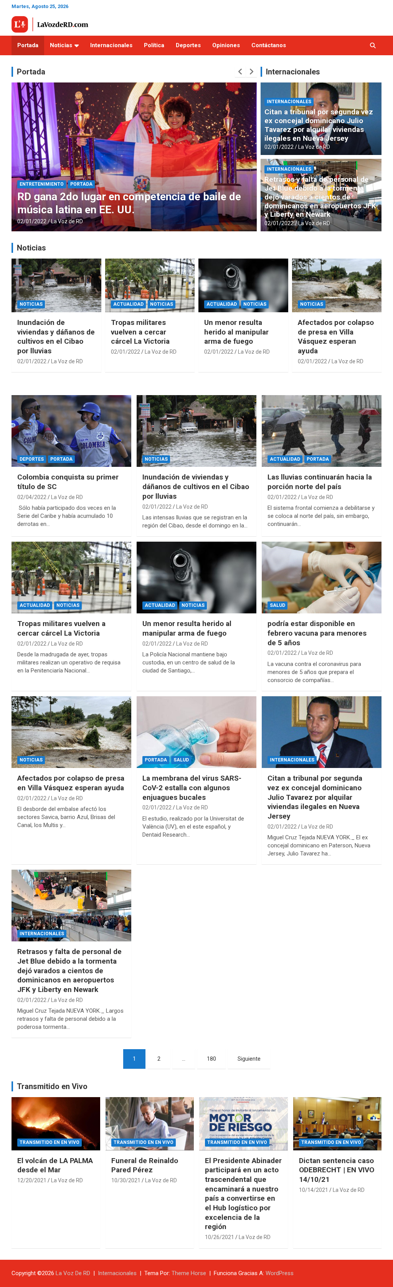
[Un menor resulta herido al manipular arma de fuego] (196, 578)
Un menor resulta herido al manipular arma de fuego (236, 332)
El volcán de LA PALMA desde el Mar (55, 1165)
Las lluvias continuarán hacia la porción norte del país (320, 482)
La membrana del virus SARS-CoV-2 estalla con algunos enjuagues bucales (191, 787)
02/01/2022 (31, 221)
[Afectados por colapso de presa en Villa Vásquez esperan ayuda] (71, 732)
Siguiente (249, 1058)
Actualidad (128, 304)
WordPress (280, 1273)
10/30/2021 (125, 1180)
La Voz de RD (67, 221)
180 (211, 1058)
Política (154, 45)
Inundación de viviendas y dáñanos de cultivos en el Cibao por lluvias (56, 336)
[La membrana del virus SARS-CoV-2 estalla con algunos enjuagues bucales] (196, 732)
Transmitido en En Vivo (49, 1142)
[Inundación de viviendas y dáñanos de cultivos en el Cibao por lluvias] (196, 431)
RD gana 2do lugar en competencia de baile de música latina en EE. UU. (129, 203)
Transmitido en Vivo (52, 1086)
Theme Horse (189, 1273)
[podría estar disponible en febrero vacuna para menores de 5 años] (321, 578)
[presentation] (240, 71)
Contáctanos (268, 45)
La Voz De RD (73, 1273)
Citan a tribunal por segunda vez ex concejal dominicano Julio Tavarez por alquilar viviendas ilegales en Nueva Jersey (318, 124)
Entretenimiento (42, 184)
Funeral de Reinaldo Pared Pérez (144, 1165)
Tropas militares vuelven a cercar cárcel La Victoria (140, 332)
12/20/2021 (31, 1180)
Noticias (61, 45)
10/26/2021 (219, 1237)
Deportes (188, 45)
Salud (277, 605)
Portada (27, 45)
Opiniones (226, 45)
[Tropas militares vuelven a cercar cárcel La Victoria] (71, 578)
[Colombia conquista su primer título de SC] (71, 431)
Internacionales (111, 45)
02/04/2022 (31, 497)
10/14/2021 (313, 1190)
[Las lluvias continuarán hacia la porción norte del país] (321, 431)
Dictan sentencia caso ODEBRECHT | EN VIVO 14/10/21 (336, 1170)
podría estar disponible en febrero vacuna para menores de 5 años (317, 633)
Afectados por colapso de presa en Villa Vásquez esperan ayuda (336, 336)
